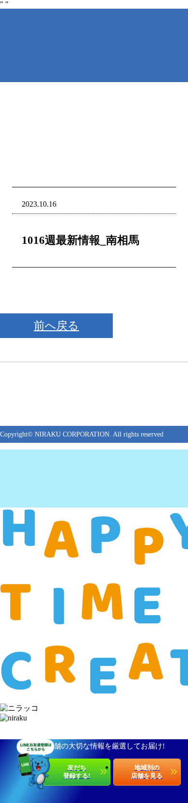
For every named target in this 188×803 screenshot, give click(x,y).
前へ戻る (56, 325)
